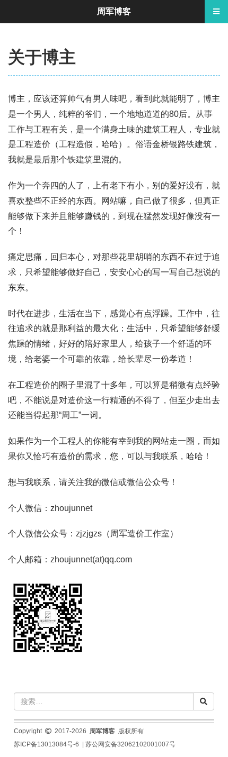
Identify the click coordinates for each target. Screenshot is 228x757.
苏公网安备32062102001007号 (130, 744)
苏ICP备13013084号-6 (46, 744)
